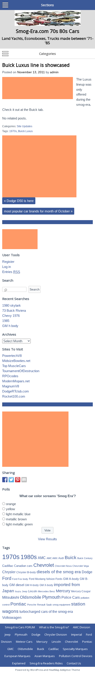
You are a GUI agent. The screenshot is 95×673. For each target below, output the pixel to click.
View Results (47, 539)
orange (11, 504)
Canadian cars (23, 565)
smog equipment (61, 604)
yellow (10, 509)
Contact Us (74, 663)
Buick (70, 557)
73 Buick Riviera (14, 310)
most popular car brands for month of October (38, 211)
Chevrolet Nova (63, 566)
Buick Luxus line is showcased (36, 65)
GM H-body (32, 585)
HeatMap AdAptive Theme (64, 669)
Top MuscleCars (14, 366)
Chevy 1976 (11, 315)
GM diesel (16, 585)
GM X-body (46, 585)
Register (8, 261)
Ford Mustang (37, 579)
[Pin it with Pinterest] (17, 479)
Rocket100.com (13, 396)
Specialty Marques (75, 649)
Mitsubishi (10, 597)
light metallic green (19, 524)
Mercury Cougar (81, 591)
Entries (11, 272)
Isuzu (18, 591)
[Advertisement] (37, 88)
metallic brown (16, 519)
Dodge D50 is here (19, 201)
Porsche (31, 604)
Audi (61, 558)
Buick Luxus (25, 131)
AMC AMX (52, 558)
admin (54, 72)
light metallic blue (18, 514)
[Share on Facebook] (5, 479)
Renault (41, 604)
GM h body (10, 326)
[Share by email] (24, 479)
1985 (5, 321)
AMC (42, 558)
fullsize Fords (54, 579)
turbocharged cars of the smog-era (46, 611)
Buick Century (85, 558)
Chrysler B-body (26, 572)
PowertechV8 (12, 356)
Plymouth (51, 597)
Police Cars (70, 597)
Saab (49, 604)
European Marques (17, 656)
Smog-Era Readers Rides (46, 663)
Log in (6, 267)
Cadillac (7, 565)
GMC (10, 649)
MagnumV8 (10, 386)
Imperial (76, 634)
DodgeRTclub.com (15, 391)
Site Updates (24, 126)
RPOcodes (10, 376)
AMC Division (81, 627)
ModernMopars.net (16, 381)
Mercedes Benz (46, 591)
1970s (13, 131)
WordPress (36, 669)
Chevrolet (43, 565)
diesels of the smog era (59, 571)
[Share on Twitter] (11, 479)
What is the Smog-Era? (54, 627)
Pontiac (18, 603)
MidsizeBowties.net (16, 361)
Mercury (63, 591)
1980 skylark (11, 305)
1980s (29, 557)
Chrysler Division (55, 634)
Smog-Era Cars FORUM (20, 627)
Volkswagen (11, 617)
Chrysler (8, 572)
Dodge (87, 572)
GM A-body (71, 579)
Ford (6, 578)
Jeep (24, 591)
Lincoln (32, 591)
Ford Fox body (20, 579)
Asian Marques (44, 656)
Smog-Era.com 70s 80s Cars (47, 31)
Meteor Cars (24, 642)
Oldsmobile (30, 597)
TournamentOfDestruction (20, 371)
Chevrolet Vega (80, 566)
